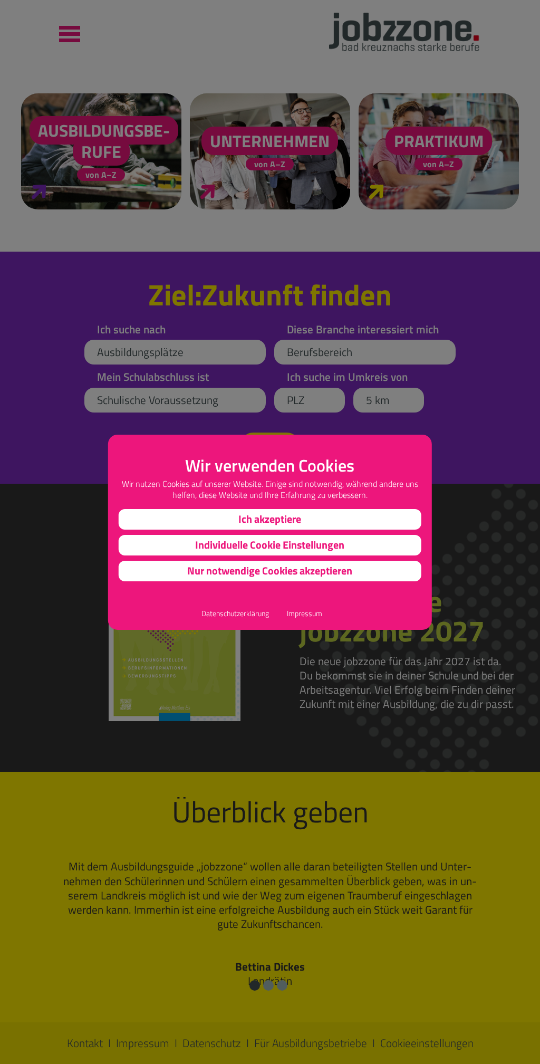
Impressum (304, 613)
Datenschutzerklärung (235, 613)
